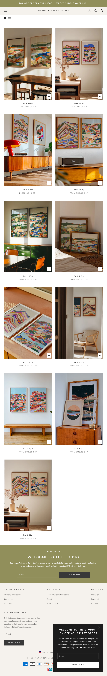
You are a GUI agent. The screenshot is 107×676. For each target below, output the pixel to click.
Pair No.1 (28, 535)
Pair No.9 (28, 276)
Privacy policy (52, 603)
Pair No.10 (79, 190)
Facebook (95, 599)
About (49, 599)
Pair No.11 (28, 190)
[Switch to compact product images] (14, 18)
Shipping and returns (12, 595)
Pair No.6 (28, 362)
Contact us (8, 599)
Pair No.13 (28, 103)
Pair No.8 (79, 276)
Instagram (95, 595)
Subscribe (78, 664)
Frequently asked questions (58, 595)
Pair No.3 (28, 449)
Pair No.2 (79, 362)
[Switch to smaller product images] (9, 18)
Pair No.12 (79, 103)
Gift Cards (8, 603)
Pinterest (95, 603)
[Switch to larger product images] (5, 18)
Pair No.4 (79, 449)
